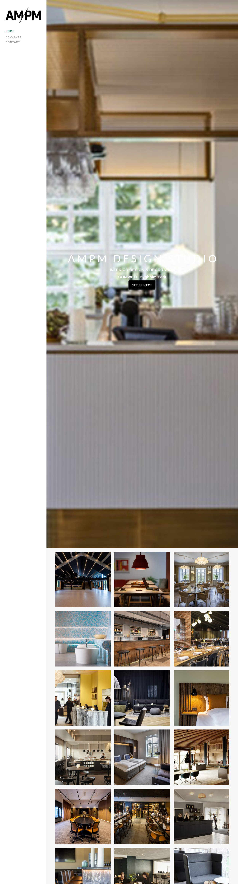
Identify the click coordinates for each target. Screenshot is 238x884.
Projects (14, 36)
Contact (13, 42)
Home (10, 31)
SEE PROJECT (142, 285)
